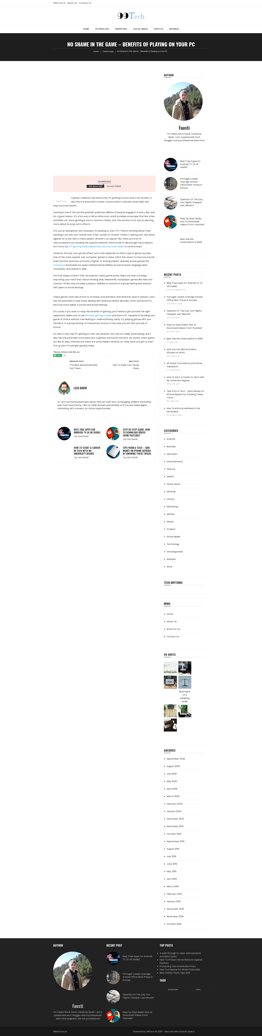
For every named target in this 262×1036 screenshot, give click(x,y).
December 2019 (175, 818)
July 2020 (172, 773)
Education (172, 454)
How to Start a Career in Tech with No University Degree (87, 450)
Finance (171, 469)
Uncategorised (175, 551)
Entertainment (175, 461)
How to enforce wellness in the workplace (183, 410)
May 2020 (172, 781)
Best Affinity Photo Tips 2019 (175, 972)
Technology (102, 28)
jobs (198, 989)
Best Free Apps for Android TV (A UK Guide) (87, 431)
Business (174, 28)
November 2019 (175, 826)
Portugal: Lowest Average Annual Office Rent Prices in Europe (191, 183)
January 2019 (174, 901)
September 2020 (176, 758)
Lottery (171, 499)
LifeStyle (158, 28)
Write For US (59, 3)
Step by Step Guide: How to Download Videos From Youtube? (136, 432)
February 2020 (174, 803)
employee (173, 989)
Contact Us (85, 3)
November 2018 (175, 916)
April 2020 (172, 788)
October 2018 (174, 924)
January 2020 (174, 811)
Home (86, 28)
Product (171, 529)
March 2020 (173, 796)
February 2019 (174, 894)
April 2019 (172, 878)
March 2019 (173, 886)
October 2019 (174, 833)
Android (171, 439)
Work (169, 566)
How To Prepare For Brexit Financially (180, 969)
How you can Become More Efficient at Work (181, 351)
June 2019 (172, 863)
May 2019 (171, 871)
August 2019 (173, 848)
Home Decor (174, 484)
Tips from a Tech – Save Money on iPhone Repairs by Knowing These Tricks (137, 450)
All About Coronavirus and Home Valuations (184, 365)
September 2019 (175, 841)
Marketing (121, 28)
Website (171, 559)
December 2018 (175, 909)
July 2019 (171, 856)
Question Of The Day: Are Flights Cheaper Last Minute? (191, 202)
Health (170, 476)
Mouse (170, 521)
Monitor (171, 514)
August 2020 (173, 766)
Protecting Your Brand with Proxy (178, 966)
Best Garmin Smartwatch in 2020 (191, 241)
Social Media (140, 28)
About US (72, 3)
